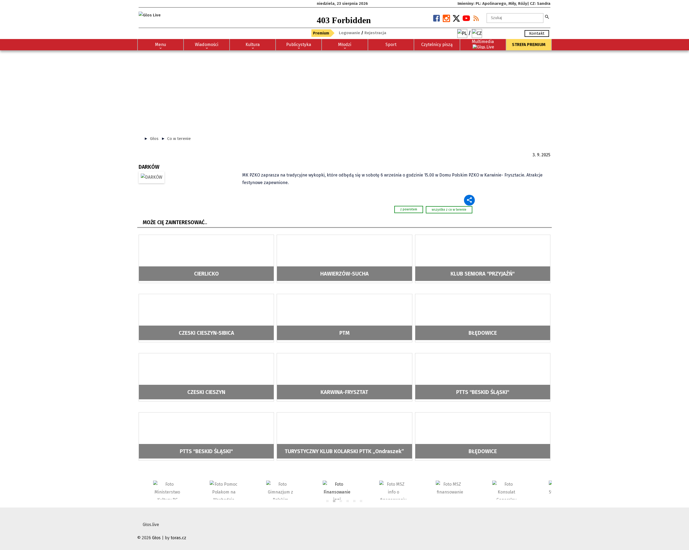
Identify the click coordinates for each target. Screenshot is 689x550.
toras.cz (178, 537)
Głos (154, 138)
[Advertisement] (344, 90)
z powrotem (408, 209)
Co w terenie (179, 138)
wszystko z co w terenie (449, 209)
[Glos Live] (150, 12)
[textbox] (515, 18)
